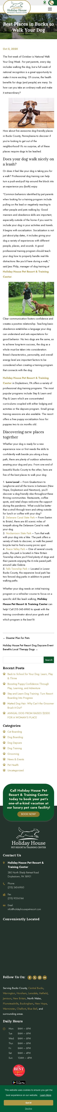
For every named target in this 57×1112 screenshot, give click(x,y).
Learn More (45, 1095)
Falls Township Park (16, 569)
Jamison (7, 998)
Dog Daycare (14, 743)
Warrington (9, 993)
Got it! (28, 1103)
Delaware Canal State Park (20, 517)
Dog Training (14, 748)
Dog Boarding (15, 737)
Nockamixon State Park (18, 533)
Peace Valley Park (15, 549)
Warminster (9, 1009)
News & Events (15, 759)
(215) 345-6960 (16, 887)
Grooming (13, 754)
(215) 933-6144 (16, 898)
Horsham (22, 993)
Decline (28, 1108)
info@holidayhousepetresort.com (24, 909)
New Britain (19, 998)
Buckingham (26, 1003)
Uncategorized (15, 770)
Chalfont (21, 1009)
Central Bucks (35, 988)
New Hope (40, 1003)
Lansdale (33, 993)
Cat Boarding (14, 731)
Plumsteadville (10, 1003)
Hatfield (43, 993)
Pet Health (13, 765)
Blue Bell (32, 1009)
